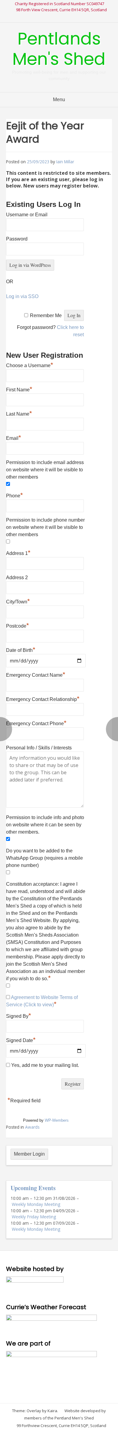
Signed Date (21, 1040)
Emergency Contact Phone (36, 722)
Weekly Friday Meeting (34, 1217)
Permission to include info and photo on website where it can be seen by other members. (45, 825)
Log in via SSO (22, 296)
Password (17, 238)
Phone (14, 495)
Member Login (29, 1154)
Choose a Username (29, 364)
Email (13, 437)
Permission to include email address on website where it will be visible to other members (45, 470)
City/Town (18, 601)
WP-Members (57, 1120)
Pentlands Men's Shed (59, 49)
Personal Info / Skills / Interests (39, 747)
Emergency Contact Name (35, 674)
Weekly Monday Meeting (36, 1204)
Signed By (18, 1015)
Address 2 (17, 577)
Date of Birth (20, 650)
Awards (32, 1127)
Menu (59, 99)
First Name (19, 389)
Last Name (19, 413)
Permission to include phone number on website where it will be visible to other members (45, 527)
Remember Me (46, 315)
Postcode (17, 625)
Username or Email (27, 214)
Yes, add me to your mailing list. (44, 1065)
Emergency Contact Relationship (43, 698)
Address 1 (18, 552)
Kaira (52, 1410)
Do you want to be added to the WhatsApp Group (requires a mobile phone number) (44, 858)
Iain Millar (65, 161)
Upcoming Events (33, 1187)
